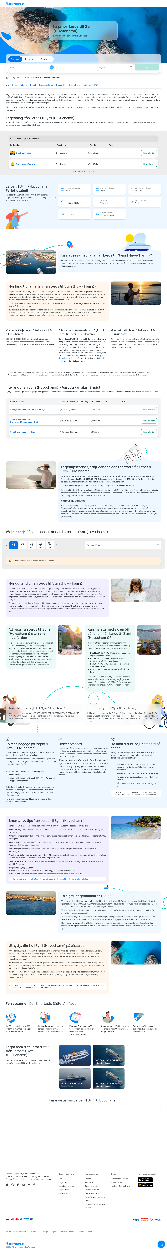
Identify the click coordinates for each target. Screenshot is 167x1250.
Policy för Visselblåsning (95, 1197)
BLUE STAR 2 (68, 1060)
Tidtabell (23, 85)
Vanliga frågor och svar (120, 1186)
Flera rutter (46, 59)
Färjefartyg (63, 1193)
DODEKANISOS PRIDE (106, 1083)
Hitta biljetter (149, 153)
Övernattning (74, 85)
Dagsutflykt (61, 85)
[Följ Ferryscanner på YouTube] (29, 1184)
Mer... (96, 85)
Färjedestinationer (66, 1186)
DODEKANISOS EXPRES (107, 1060)
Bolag (14, 85)
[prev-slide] (7, 545)
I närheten (87, 85)
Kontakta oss (116, 1182)
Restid (33, 85)
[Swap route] (52, 67)
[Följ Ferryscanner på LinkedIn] (23, 1184)
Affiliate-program (92, 1189)
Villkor (87, 1200)
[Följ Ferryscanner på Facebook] (7, 1184)
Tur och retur (30, 59)
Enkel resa (15, 59)
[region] (83, 1136)
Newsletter (89, 1182)
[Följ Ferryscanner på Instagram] (12, 1184)
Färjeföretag (64, 1189)
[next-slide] (56, 545)
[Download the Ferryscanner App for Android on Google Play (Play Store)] (145, 1185)
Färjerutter (16, 77)
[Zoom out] (164, 1112)
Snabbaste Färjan (46, 85)
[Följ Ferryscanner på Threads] (34, 1184)
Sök (147, 67)
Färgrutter (63, 1182)
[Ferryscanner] (15, 3)
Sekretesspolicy (92, 1193)
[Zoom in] (164, 1108)
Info (7, 85)
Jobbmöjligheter (92, 1186)
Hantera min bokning (119, 1178)
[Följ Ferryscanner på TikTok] (18, 1184)
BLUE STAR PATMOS (72, 1083)
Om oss (88, 1178)
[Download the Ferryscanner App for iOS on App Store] (145, 1179)
